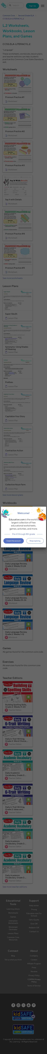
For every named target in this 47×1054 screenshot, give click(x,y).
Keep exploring (35, 541)
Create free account (14, 541)
